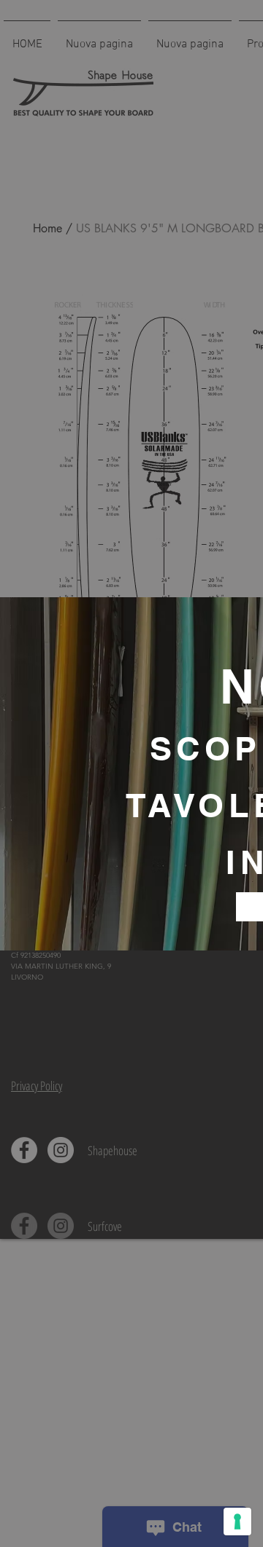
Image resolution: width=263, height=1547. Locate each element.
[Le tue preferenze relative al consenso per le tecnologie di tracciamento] (237, 1521)
